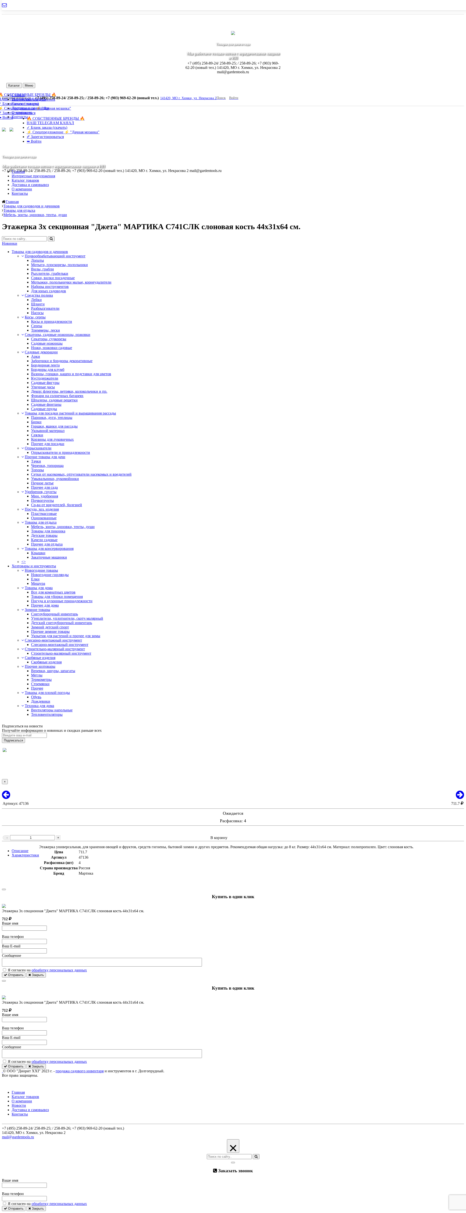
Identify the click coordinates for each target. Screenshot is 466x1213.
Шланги (38, 304)
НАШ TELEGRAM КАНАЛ (50, 123)
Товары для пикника (48, 531)
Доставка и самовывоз (30, 108)
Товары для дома (39, 588)
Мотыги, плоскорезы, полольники (59, 265)
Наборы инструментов (50, 287)
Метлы (36, 675)
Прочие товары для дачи (45, 457)
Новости (19, 1105)
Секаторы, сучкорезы (48, 339)
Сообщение (11, 955)
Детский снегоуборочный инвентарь (61, 623)
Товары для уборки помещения (57, 596)
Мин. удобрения (44, 496)
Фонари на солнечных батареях (57, 396)
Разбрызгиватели (45, 308)
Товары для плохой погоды (47, 693)
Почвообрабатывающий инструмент (55, 256)
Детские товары (44, 535)
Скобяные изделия (40, 658)
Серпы (36, 326)
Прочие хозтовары (40, 666)
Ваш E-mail (11, 946)
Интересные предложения (33, 176)
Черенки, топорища (47, 466)
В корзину (218, 838)
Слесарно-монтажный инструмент (53, 640)
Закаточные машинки (49, 557)
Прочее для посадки (47, 444)
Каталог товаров (25, 180)
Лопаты (37, 260)
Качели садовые (44, 540)
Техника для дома (39, 706)
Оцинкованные (44, 518)
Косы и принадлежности (51, 321)
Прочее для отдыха (47, 544)
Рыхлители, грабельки (49, 273)
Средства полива (39, 295)
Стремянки (40, 684)
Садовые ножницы (47, 343)
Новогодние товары (41, 570)
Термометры (41, 679)
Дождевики (40, 701)
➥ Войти (34, 141)
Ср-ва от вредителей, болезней (56, 505)
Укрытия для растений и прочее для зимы (65, 636)
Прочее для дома (45, 605)
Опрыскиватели (38, 448)
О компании (22, 189)
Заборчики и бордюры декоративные (61, 361)
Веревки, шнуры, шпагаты (53, 671)
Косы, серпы (35, 317)
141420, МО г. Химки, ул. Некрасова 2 (188, 98)
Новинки (9, 243)
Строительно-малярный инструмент (55, 649)
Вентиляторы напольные (52, 710)
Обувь (36, 697)
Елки (35, 579)
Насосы (37, 313)
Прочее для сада (44, 487)
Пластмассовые (44, 514)
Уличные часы (43, 387)
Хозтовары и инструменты (34, 566)
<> (23, 562)
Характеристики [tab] (25, 855)
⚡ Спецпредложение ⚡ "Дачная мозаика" (63, 132)
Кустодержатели (44, 378)
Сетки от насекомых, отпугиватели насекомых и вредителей (81, 474)
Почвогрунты (42, 500)
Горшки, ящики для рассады (54, 426)
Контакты (20, 193)
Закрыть (37, 975)
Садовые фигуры (45, 383)
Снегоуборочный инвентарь (54, 614)
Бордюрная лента (45, 365)
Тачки (36, 461)
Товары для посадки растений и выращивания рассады (70, 413)
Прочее (37, 688)
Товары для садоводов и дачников (40, 252)
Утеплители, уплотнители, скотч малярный (67, 618)
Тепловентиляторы (47, 714)
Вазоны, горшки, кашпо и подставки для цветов (71, 374)
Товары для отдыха (41, 522)
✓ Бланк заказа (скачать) (47, 127)
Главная (18, 172)
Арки (35, 356)
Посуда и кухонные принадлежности (61, 601)
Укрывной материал (48, 431)
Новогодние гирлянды (50, 575)
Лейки (36, 300)
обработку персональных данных (59, 970)
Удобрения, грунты (41, 492)
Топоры (37, 470)
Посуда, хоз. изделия (42, 509)
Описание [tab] (20, 851)
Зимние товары (37, 610)
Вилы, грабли (42, 269)
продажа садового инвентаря (80, 1071)
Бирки (36, 422)
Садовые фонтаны (46, 404)
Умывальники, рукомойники (55, 479)
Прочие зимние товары (50, 631)
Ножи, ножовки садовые (51, 348)
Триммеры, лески (45, 330)
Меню (29, 85)
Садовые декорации (41, 352)
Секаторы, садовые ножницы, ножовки (57, 335)
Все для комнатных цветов (53, 592)
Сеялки (37, 435)
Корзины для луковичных (52, 439)
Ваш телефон (13, 937)
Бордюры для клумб (47, 369)
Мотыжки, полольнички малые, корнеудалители (71, 282)
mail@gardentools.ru (18, 1137)
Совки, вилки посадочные (53, 278)
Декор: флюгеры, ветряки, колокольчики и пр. (69, 391)
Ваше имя (10, 923)
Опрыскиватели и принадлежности (60, 452)
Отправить (15, 975)
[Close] (4, 889)
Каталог (14, 85)
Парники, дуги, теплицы (51, 417)
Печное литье (42, 483)
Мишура (38, 583)
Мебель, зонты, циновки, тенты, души (63, 527)
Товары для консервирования (49, 548)
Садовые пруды (44, 409)
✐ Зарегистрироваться (45, 137)
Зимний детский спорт (50, 627)
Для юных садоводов (48, 291)
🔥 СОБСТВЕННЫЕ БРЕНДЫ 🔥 (56, 118)
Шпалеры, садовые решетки (54, 400)
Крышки (38, 553)
